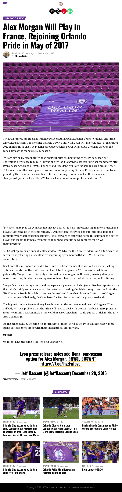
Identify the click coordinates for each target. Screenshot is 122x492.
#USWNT (88, 358)
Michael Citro (21, 56)
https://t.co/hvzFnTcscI (61, 363)
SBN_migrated (29, 379)
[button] (5, 3)
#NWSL (74, 358)
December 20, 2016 (89, 373)
